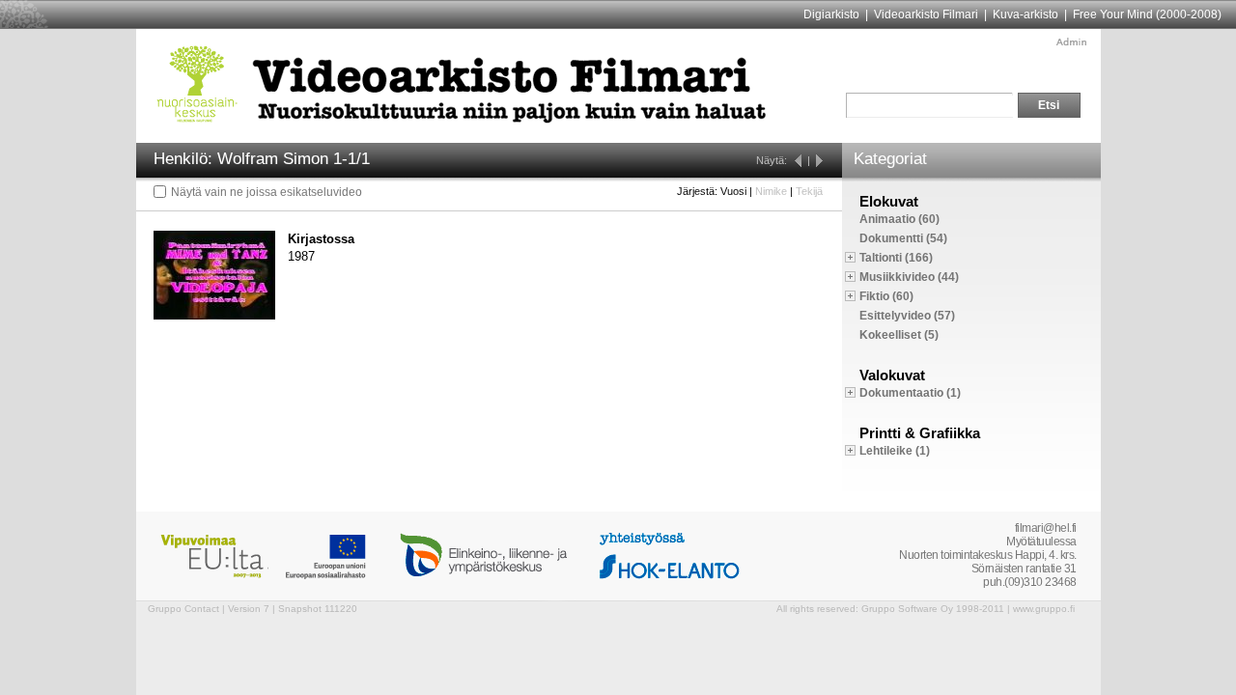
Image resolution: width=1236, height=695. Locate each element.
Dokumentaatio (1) (910, 393)
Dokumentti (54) (903, 238)
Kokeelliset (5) (899, 335)
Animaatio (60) (899, 219)
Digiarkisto (831, 14)
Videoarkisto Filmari (926, 14)
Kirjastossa (321, 239)
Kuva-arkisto (1025, 14)
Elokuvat (888, 201)
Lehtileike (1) (894, 451)
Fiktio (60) (886, 296)
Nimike (771, 191)
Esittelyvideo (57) (907, 315)
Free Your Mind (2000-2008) (1147, 14)
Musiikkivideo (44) (909, 277)
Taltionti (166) (896, 257)
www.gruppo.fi (1044, 608)
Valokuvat (892, 375)
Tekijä (809, 191)
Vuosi (733, 191)
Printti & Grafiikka (919, 433)
